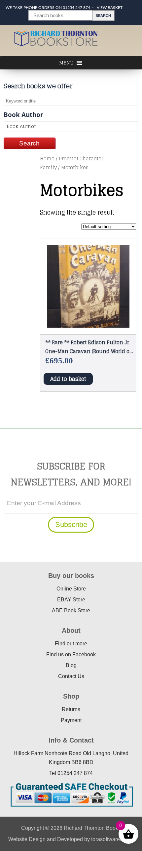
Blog (71, 665)
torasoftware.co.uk (112, 839)
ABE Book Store (71, 610)
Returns (71, 709)
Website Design (27, 839)
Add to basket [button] (68, 379)
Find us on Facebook (71, 654)
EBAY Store (71, 599)
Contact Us (71, 676)
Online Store (71, 588)
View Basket (110, 8)
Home (47, 158)
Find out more (71, 643)
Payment (71, 720)
